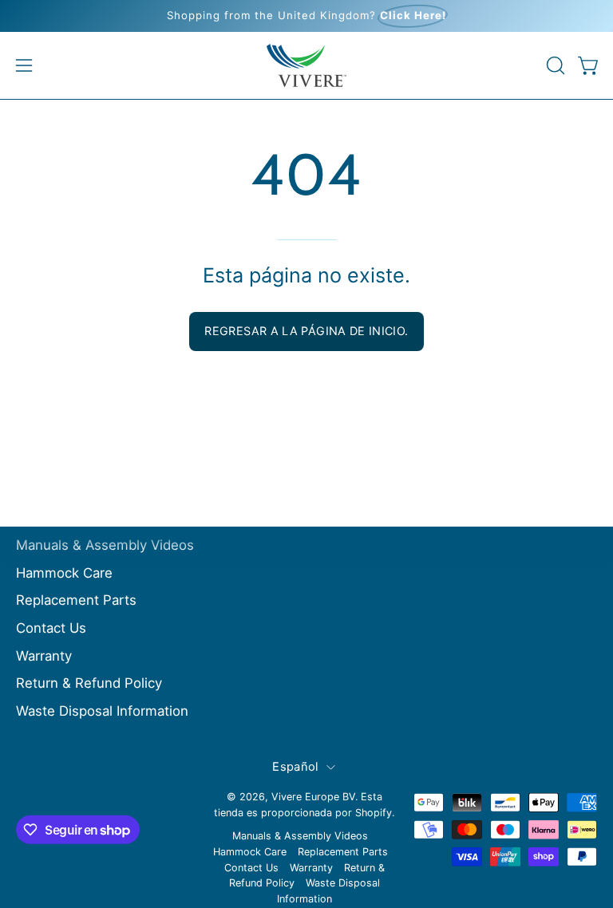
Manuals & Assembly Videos (105, 545)
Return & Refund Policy (89, 683)
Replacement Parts (76, 600)
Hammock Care (64, 572)
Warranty (44, 655)
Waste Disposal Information (102, 711)
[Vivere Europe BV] (306, 65)
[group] (306, 16)
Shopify (373, 813)
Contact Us (51, 628)
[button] (554, 65)
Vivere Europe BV (313, 797)
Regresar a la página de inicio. (306, 331)
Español (295, 767)
